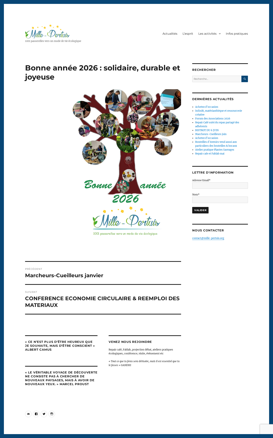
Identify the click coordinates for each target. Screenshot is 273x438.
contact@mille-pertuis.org (208, 238)
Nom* (195, 194)
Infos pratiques (237, 33)
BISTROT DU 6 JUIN (207, 130)
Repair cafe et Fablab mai (209, 153)
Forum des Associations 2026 (212, 118)
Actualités (169, 33)
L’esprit (188, 33)
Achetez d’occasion (206, 106)
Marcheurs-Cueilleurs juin (211, 134)
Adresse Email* (201, 180)
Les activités (207, 33)
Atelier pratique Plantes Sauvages (214, 149)
